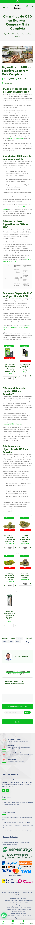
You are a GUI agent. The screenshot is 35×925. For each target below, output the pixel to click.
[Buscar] (7, 7)
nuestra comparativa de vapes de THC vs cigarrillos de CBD (17, 327)
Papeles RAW (18, 918)
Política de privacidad (11, 900)
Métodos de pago (15, 905)
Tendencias (8, 83)
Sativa (17, 641)
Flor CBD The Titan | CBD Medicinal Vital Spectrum (25, 538)
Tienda (26, 903)
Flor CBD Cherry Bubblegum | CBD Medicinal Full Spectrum (9, 538)
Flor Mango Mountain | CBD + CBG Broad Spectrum (10, 576)
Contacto (23, 898)
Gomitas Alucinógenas (24, 909)
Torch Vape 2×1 (27, 916)
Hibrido (20, 639)
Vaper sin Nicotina (25, 907)
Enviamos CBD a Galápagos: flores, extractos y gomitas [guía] (17, 819)
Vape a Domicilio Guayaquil (18, 913)
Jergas (11, 641)
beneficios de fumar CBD (16, 138)
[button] (4, 915)
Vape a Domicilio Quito (18, 911)
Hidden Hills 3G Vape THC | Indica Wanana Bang (25, 367)
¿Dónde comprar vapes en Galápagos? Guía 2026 (16, 823)
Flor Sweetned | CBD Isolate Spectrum (25, 575)
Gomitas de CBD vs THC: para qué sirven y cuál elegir (17, 831)
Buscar (27, 712)
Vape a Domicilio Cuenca (13, 916)
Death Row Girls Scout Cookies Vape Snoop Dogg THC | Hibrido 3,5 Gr (9, 367)
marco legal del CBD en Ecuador (12, 424)
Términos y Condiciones (15, 903)
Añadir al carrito (10, 378)
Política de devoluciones (26, 900)
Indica (5, 641)
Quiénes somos (14, 898)
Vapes (24, 905)
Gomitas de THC (11, 909)
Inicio (16, 32)
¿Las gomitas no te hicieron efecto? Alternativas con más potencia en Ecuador (17, 827)
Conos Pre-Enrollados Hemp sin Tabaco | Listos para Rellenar (10, 615)
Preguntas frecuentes (12, 907)
